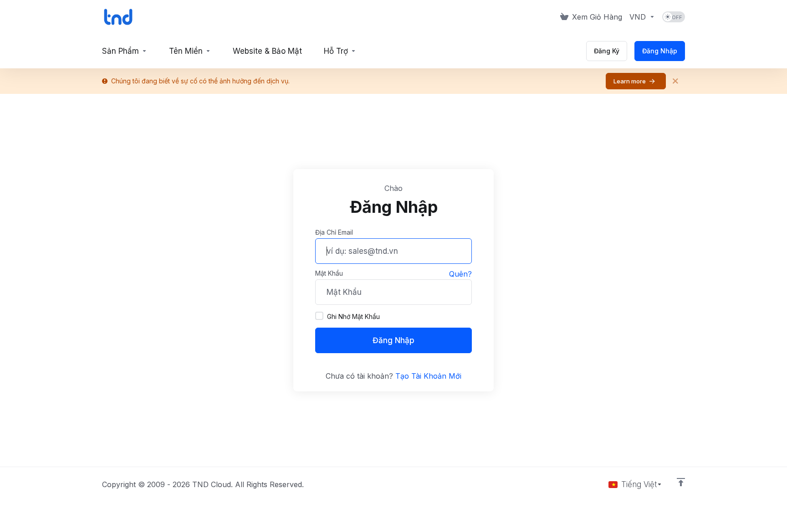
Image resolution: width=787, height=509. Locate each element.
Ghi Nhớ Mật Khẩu (353, 316)
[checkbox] (319, 316)
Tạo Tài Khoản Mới (428, 375)
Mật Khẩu (329, 273)
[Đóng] (675, 81)
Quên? (460, 273)
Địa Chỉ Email (334, 232)
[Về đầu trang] (680, 482)
